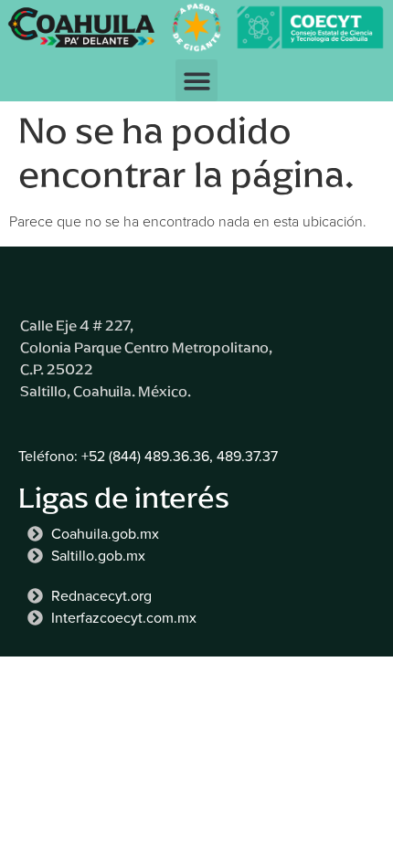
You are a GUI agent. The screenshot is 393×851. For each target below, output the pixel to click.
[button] (196, 80)
